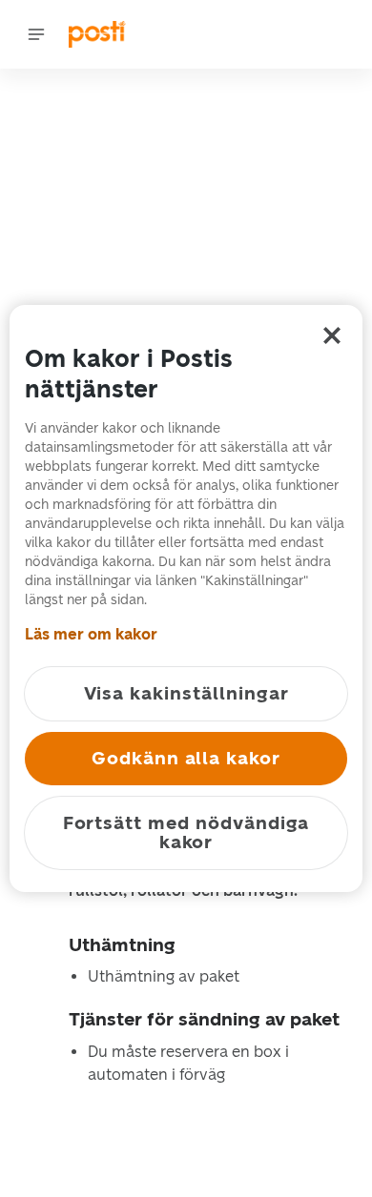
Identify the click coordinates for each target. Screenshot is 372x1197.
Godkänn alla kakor (186, 758)
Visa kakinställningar (186, 693)
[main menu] (36, 34)
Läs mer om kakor (91, 634)
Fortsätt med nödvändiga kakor (186, 832)
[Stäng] (332, 335)
